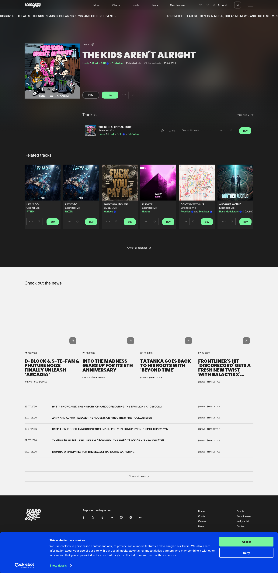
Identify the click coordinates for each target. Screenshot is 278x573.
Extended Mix (106, 130)
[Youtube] (140, 517)
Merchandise (177, 5)
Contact (241, 526)
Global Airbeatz (152, 63)
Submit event (244, 516)
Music (96, 5)
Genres (202, 521)
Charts (116, 5)
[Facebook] (83, 517)
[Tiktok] (102, 517)
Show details (58, 565)
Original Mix (33, 207)
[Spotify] (131, 517)
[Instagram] (121, 517)
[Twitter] (93, 517)
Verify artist (243, 521)
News (155, 5)
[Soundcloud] (112, 517)
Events (135, 5)
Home (201, 511)
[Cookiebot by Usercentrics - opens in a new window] (24, 565)
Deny (246, 552)
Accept (246, 541)
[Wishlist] (201, 5)
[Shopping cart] (208, 5)
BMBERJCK (110, 207)
